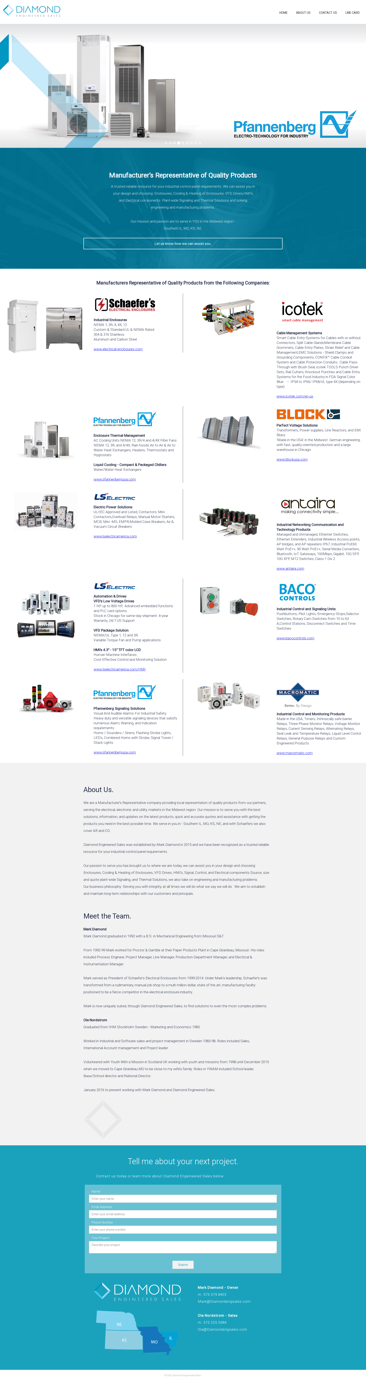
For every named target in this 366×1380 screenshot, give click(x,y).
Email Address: (102, 1207)
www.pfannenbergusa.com (115, 479)
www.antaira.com (290, 568)
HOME (283, 12)
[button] (8, 86)
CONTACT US (328, 12)
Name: (96, 1191)
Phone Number (102, 1222)
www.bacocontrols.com (295, 638)
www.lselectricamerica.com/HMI (120, 669)
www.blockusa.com (292, 459)
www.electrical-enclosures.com (118, 349)
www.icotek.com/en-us (295, 396)
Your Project (101, 1238)
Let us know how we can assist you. (183, 243)
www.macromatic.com (295, 753)
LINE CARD (352, 12)
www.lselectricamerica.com (115, 536)
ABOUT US (303, 12)
